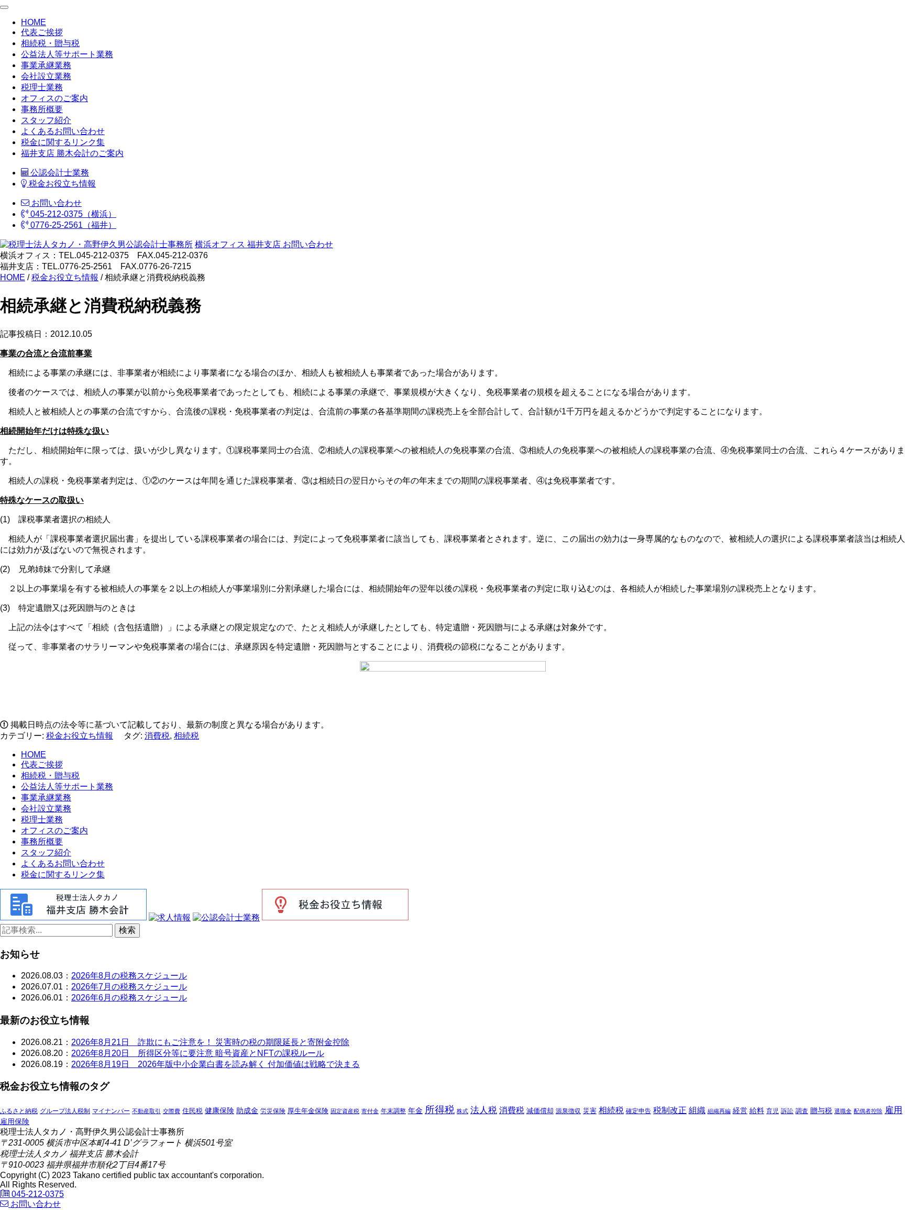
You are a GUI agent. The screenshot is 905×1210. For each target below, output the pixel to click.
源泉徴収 (568, 1111)
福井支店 (263, 244)
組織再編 (719, 1111)
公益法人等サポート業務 (67, 54)
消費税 (157, 735)
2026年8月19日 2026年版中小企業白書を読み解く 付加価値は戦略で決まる (215, 1064)
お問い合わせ (55, 203)
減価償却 (540, 1111)
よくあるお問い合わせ (63, 131)
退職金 (843, 1111)
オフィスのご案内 (54, 98)
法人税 (483, 1110)
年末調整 (393, 1111)
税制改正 (670, 1110)
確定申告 (638, 1111)
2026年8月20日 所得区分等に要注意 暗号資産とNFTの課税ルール (197, 1053)
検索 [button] (127, 930)
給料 (756, 1110)
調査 (802, 1110)
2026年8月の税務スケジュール (129, 975)
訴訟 (787, 1111)
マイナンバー (111, 1111)
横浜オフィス (220, 244)
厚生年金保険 (308, 1111)
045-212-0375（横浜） (72, 214)
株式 (462, 1111)
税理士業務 (42, 87)
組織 (697, 1110)
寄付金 (370, 1111)
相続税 (186, 735)
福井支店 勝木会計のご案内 (72, 153)
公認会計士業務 (58, 172)
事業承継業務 (46, 65)
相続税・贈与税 (50, 43)
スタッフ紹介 (46, 120)
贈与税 (821, 1110)
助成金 (247, 1111)
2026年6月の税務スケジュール (129, 997)
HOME (33, 22)
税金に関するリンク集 (63, 142)
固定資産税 (344, 1111)
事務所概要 (42, 109)
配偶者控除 (868, 1111)
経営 (740, 1110)
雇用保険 (14, 1121)
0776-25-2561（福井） (72, 225)
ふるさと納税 (19, 1111)
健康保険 (219, 1110)
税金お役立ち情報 (61, 183)
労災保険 (272, 1111)
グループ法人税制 (65, 1110)
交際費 (171, 1111)
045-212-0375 (36, 1194)
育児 (772, 1111)
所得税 (440, 1109)
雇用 (893, 1110)
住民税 (192, 1111)
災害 (590, 1111)
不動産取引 (146, 1111)
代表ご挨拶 (42, 32)
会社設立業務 (46, 76)
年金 (415, 1110)
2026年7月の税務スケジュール (129, 986)
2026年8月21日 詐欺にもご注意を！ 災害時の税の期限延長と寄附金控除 (210, 1042)
